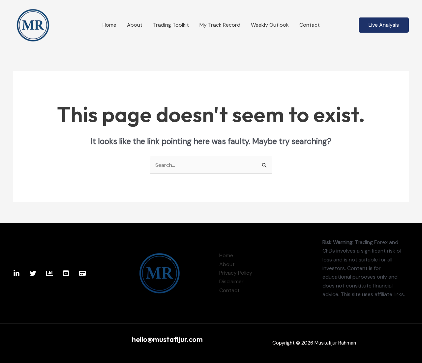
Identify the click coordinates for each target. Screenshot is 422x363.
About (134, 24)
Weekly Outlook (270, 24)
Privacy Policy (235, 272)
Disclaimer (231, 281)
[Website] (82, 273)
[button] (384, 25)
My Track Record (219, 24)
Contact (309, 24)
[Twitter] (33, 273)
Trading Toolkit (171, 24)
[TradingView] (49, 273)
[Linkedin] (16, 273)
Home (109, 24)
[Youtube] (66, 273)
